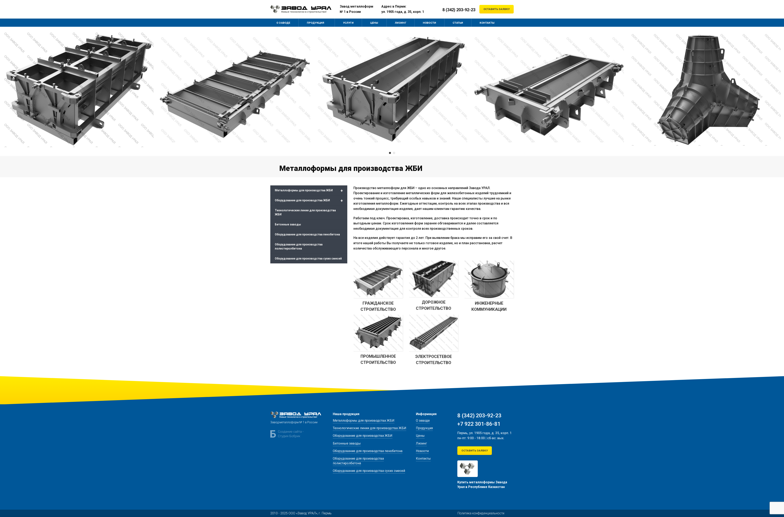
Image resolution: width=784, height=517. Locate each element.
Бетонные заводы (288, 224)
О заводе (423, 420)
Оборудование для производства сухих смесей (308, 258)
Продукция (424, 428)
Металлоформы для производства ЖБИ (309, 190)
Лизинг (421, 443)
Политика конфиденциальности (481, 513)
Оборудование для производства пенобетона (307, 234)
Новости (422, 451)
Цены (420, 436)
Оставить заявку (496, 9)
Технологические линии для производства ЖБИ (305, 212)
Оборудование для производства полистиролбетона (299, 246)
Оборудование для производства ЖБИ (309, 200)
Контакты (423, 458)
